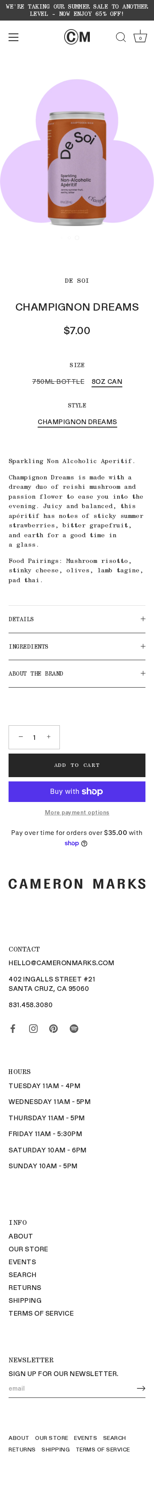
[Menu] (13, 37)
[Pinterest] (53, 1027)
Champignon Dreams (77, 421)
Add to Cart (77, 765)
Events (22, 1261)
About (21, 1236)
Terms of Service (41, 1313)
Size (77, 365)
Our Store (28, 1249)
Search (22, 1274)
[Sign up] (141, 1388)
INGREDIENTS (29, 646)
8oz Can (107, 381)
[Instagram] (33, 1027)
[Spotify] (74, 1027)
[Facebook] (13, 1027)
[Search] (121, 38)
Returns (25, 1287)
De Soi (77, 280)
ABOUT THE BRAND (36, 673)
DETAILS (21, 619)
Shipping (25, 1300)
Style (77, 405)
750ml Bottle (58, 381)
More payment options (77, 812)
